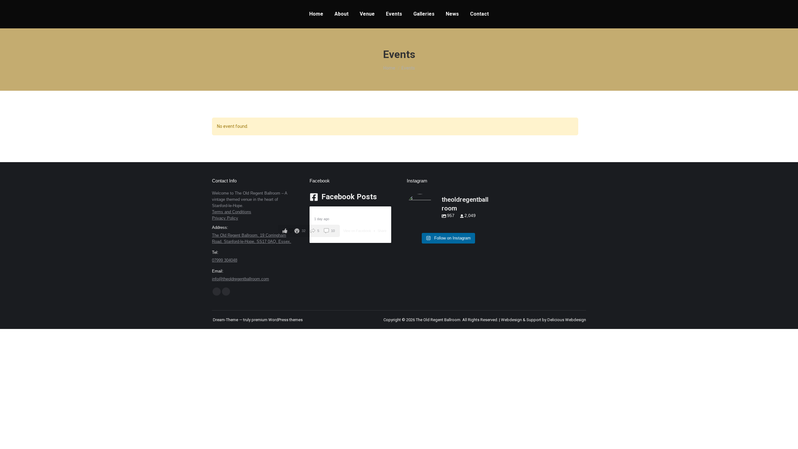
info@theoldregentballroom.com (240, 279)
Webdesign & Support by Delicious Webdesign (543, 319)
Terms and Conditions (231, 212)
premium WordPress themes (277, 319)
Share (382, 231)
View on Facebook (357, 231)
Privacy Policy (225, 218)
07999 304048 (224, 260)
